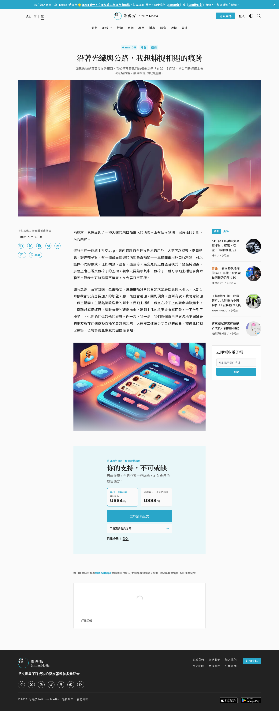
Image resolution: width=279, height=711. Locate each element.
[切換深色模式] (249, 16)
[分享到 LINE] (57, 246)
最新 (216, 231)
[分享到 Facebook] (39, 246)
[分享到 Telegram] (48, 246)
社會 (144, 47)
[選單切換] (110, 27)
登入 (126, 538)
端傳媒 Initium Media (43, 699)
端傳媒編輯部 (103, 573)
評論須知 (86, 620)
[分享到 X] (30, 246)
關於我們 (198, 659)
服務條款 (82, 699)
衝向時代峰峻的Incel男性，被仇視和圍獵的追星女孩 (226, 273)
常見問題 (198, 666)
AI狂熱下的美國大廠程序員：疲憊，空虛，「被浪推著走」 (225, 245)
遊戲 (154, 47)
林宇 (214, 255)
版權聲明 (215, 666)
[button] (105, 28)
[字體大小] (28, 16)
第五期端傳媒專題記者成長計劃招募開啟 (225, 325)
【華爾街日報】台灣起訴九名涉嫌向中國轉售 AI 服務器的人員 (226, 300)
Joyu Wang (218, 310)
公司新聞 (231, 666)
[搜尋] (257, 16)
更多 (226, 231)
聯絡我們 (215, 659)
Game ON (129, 47)
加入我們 (231, 659)
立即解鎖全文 (139, 516)
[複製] (21, 246)
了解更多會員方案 (120, 528)
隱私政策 (68, 699)
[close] (274, 5)
